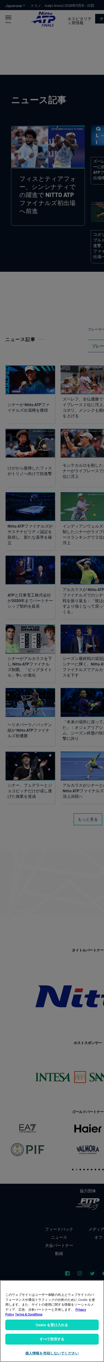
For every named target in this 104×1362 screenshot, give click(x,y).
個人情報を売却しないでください (52, 1353)
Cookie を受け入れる (52, 1325)
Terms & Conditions (28, 1314)
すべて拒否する (52, 1339)
